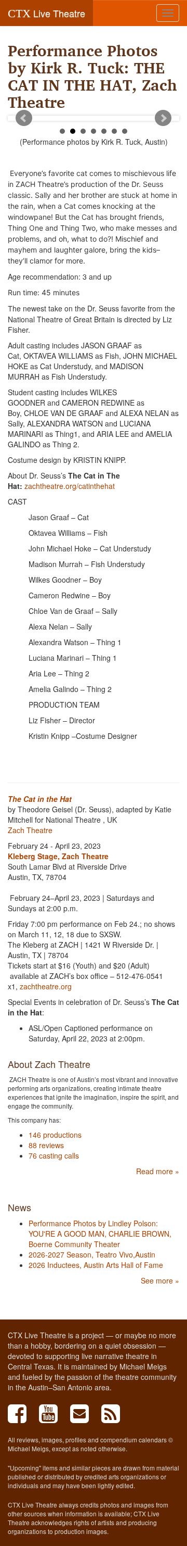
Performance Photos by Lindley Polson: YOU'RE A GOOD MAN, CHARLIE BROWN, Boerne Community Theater (100, 1233)
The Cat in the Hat (40, 799)
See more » (160, 1280)
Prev (24, 118)
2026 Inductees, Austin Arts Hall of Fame (96, 1265)
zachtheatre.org (46, 986)
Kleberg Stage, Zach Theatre (58, 856)
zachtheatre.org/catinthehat (69, 486)
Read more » (157, 1171)
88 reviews (46, 1145)
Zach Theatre (30, 830)
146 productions (55, 1134)
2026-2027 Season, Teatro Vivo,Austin (92, 1254)
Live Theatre (46, 13)
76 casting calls (54, 1155)
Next (163, 118)
